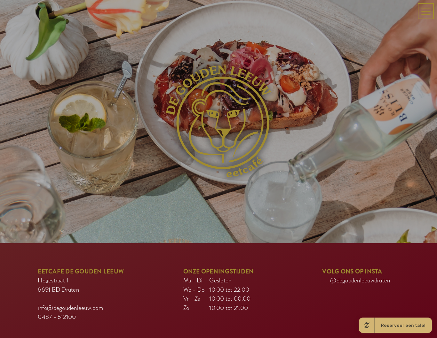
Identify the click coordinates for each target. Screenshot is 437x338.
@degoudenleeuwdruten (360, 291)
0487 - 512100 (57, 327)
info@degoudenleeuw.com (70, 318)
